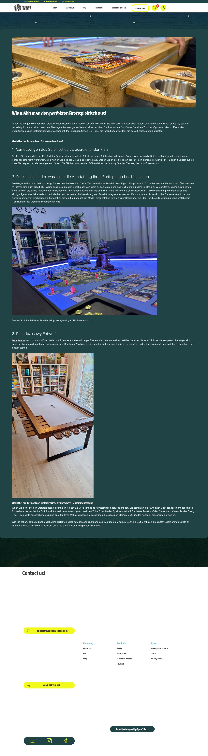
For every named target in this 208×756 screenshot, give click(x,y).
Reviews (99, 7)
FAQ (84, 7)
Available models (119, 7)
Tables (119, 648)
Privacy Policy (157, 658)
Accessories (140, 8)
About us (70, 7)
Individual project (124, 658)
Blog (85, 658)
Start (55, 7)
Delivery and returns (159, 648)
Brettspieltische (18, 340)
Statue (153, 653)
